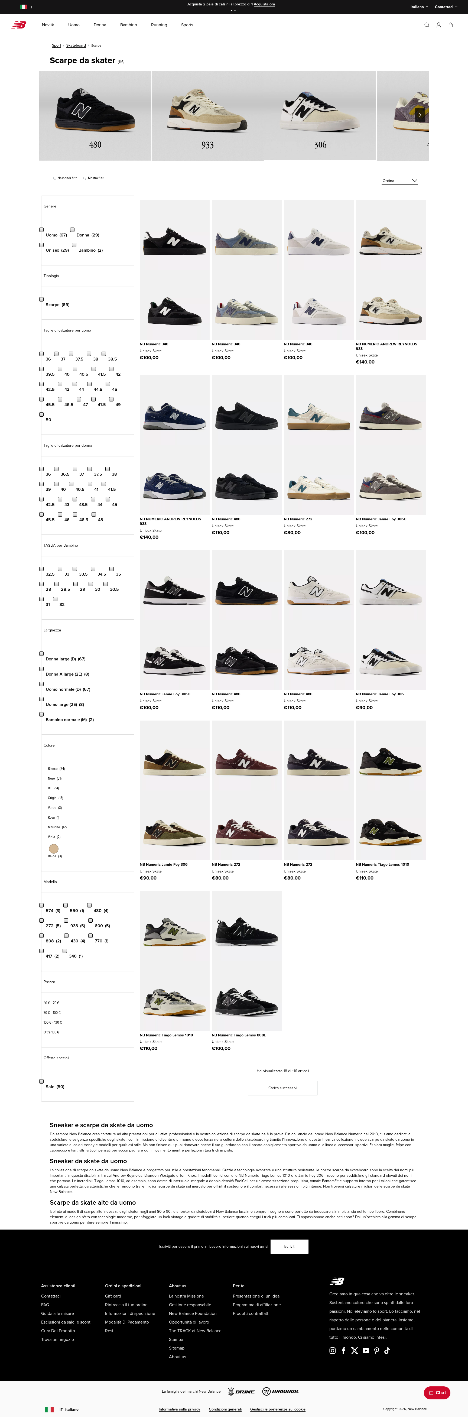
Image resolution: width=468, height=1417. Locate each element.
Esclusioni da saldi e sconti (66, 1322)
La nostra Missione (186, 1296)
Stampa (176, 1339)
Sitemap (176, 1348)
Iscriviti (289, 1246)
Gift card (113, 1296)
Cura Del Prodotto (58, 1331)
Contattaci (51, 1296)
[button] (438, 25)
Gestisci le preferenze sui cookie (278, 1409)
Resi (109, 1331)
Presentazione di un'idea (256, 1296)
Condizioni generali (225, 1409)
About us (177, 1357)
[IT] (19, 7)
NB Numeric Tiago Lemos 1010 (382, 864)
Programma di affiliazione (257, 1305)
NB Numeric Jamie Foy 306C (381, 519)
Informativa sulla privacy (179, 1409)
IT (69, 1409)
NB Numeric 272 (298, 519)
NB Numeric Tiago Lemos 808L (239, 1035)
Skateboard (76, 45)
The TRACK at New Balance (195, 1331)
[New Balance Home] (21, 25)
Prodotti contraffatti (251, 1313)
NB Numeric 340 (154, 344)
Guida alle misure (57, 1313)
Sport (56, 45)
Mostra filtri (95, 178)
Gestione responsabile (190, 1305)
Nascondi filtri (67, 178)
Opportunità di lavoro (189, 1322)
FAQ (45, 1305)
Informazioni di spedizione (130, 1313)
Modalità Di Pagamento (127, 1322)
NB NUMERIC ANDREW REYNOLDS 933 (386, 346)
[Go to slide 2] (235, 11)
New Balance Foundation (193, 1313)
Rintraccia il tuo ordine (126, 1305)
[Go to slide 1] (232, 11)
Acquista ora (264, 4)
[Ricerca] (426, 25)
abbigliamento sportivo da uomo (290, 1145)
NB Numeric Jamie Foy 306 (380, 694)
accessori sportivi (353, 1145)
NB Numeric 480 (226, 519)
